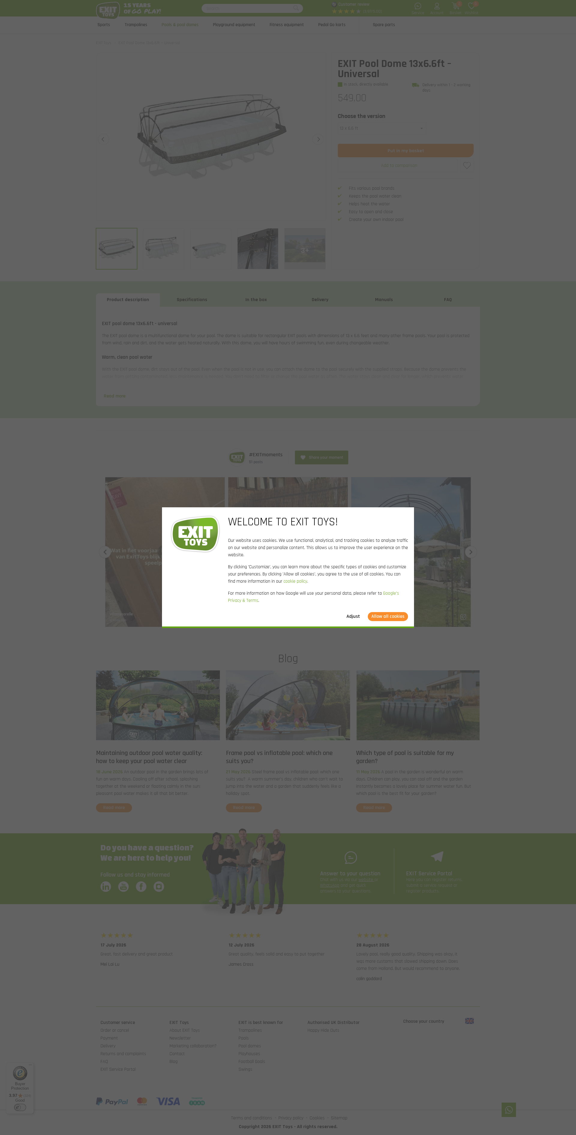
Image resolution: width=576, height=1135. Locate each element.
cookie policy (295, 581)
